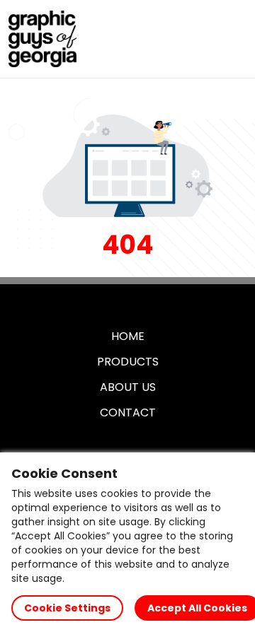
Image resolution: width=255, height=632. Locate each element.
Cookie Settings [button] (67, 608)
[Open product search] (201, 39)
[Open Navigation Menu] (230, 39)
